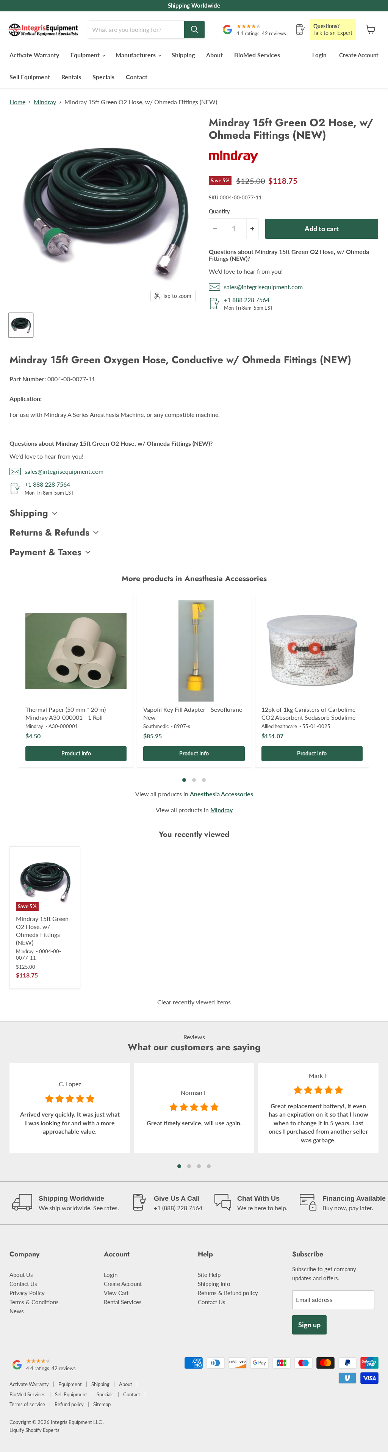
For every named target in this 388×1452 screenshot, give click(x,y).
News (16, 1311)
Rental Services (123, 1301)
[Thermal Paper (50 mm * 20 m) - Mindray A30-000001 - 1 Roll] (76, 651)
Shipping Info (214, 1283)
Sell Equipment (29, 76)
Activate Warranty (34, 54)
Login (319, 55)
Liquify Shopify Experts (34, 1430)
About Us (21, 1274)
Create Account (359, 55)
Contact (136, 76)
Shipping (183, 54)
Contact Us (23, 1283)
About (214, 54)
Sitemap (102, 1404)
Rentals (71, 76)
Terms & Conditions (34, 1301)
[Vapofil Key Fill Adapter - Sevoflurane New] (193, 651)
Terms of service (27, 1404)
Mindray (45, 102)
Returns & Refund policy (228, 1292)
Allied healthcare (279, 726)
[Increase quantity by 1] (253, 228)
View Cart (116, 1292)
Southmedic (156, 726)
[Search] (194, 29)
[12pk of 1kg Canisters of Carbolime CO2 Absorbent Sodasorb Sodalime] (312, 651)
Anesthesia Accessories (221, 793)
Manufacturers (136, 54)
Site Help (209, 1274)
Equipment (85, 54)
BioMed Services (257, 54)
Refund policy (69, 1404)
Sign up (309, 1324)
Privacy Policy (27, 1292)
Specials (103, 76)
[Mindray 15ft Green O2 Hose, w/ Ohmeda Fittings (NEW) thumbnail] (21, 325)
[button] (179, 1166)
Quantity (219, 211)
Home (17, 102)
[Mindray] (233, 165)
